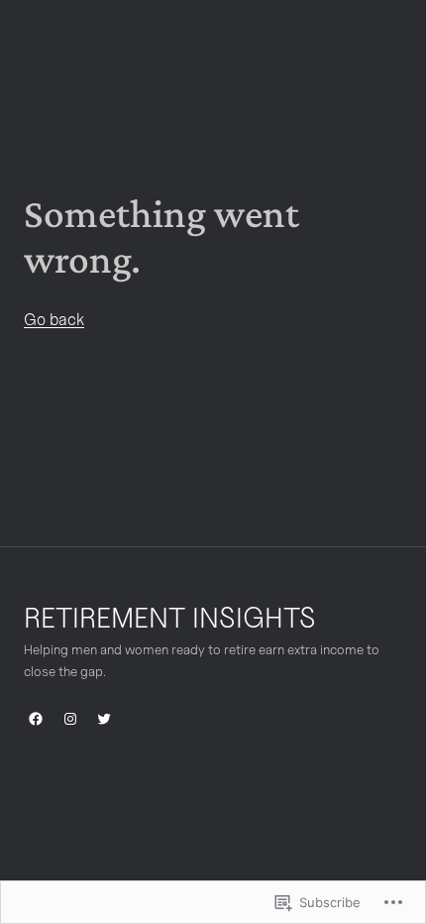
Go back (54, 319)
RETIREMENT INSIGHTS (170, 617)
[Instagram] (70, 719)
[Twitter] (104, 719)
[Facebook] (36, 719)
